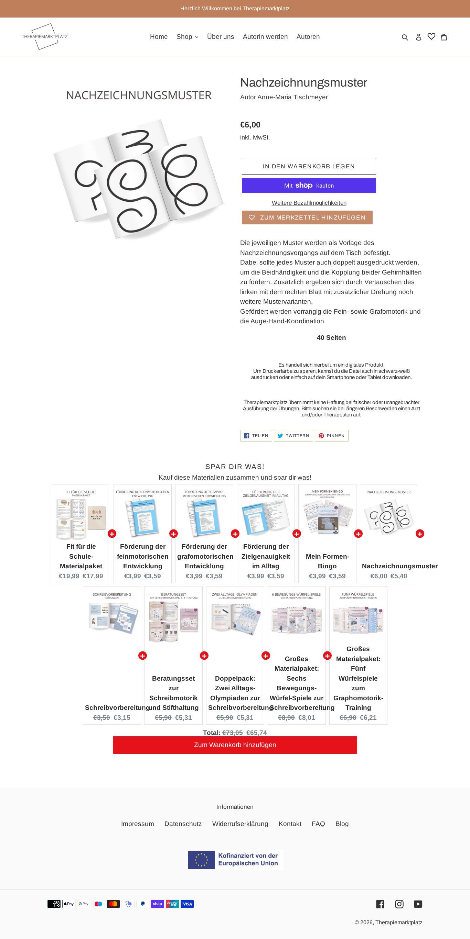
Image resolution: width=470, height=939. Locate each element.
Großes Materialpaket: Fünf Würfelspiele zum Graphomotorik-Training (358, 678)
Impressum (137, 823)
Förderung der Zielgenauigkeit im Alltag (266, 556)
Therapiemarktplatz (399, 922)
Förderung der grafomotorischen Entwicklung (205, 556)
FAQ (318, 823)
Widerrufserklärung (240, 823)
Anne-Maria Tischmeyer (292, 97)
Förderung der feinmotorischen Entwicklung (143, 556)
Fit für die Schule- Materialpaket (81, 556)
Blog (342, 823)
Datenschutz (183, 823)
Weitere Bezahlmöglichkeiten (309, 203)
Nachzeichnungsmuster (400, 566)
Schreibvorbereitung (117, 707)
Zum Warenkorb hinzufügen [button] (235, 748)
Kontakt (290, 823)
